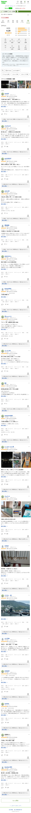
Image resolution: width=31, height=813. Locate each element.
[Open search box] (2, 70)
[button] (5, 84)
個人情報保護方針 (18, 809)
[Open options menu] (29, 93)
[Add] (28, 15)
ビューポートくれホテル (6, 14)
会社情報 (11, 809)
